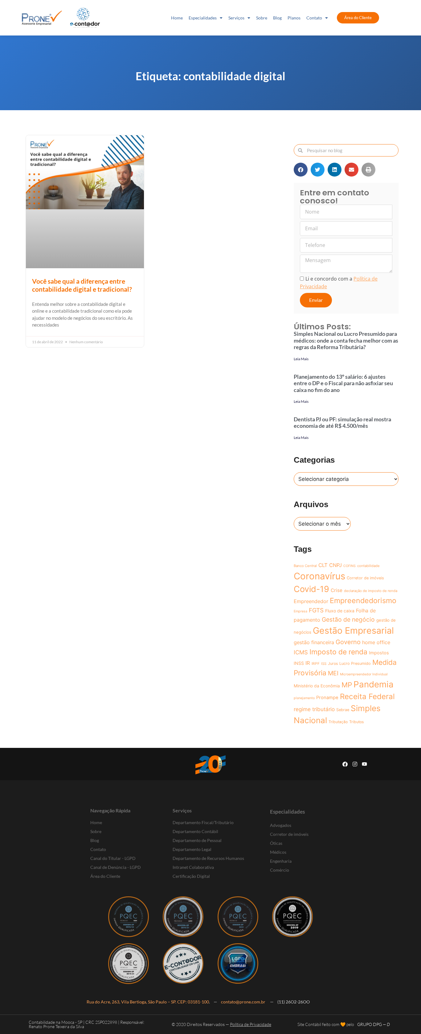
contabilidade (368, 566)
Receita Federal (367, 696)
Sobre (261, 17)
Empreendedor (311, 601)
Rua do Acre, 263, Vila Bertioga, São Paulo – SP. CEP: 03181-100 (148, 1001)
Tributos (356, 721)
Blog (277, 17)
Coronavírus (319, 576)
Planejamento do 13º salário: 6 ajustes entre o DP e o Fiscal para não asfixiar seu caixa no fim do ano (343, 383)
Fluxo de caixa (339, 610)
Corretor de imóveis (365, 578)
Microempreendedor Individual (364, 674)
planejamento (304, 698)
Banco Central (305, 566)
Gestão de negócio (348, 619)
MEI (333, 673)
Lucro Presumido (355, 663)
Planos (294, 17)
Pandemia (374, 684)
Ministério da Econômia (317, 685)
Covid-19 (311, 589)
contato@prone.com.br (243, 1001)
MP (346, 685)
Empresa (300, 611)
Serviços (236, 17)
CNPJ (335, 565)
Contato (314, 17)
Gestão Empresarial (353, 630)
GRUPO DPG (373, 1024)
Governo (348, 642)
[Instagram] (355, 764)
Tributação (338, 721)
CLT (323, 565)
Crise (336, 590)
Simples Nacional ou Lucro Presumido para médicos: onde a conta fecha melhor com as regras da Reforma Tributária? (346, 340)
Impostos (379, 653)
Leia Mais (301, 358)
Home (177, 17)
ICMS (301, 652)
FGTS (316, 610)
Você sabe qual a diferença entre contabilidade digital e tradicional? (82, 285)
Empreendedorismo (363, 600)
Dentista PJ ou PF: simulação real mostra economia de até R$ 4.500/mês (342, 422)
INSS (299, 663)
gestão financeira (314, 642)
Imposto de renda (338, 652)
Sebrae (342, 709)
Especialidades (203, 17)
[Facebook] (345, 764)
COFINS (349, 566)
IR (307, 663)
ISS (323, 663)
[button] (301, 170)
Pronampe (327, 697)
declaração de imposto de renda (370, 591)
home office (376, 642)
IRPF (316, 663)
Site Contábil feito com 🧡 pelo (325, 1024)
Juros (333, 663)
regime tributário (314, 709)
